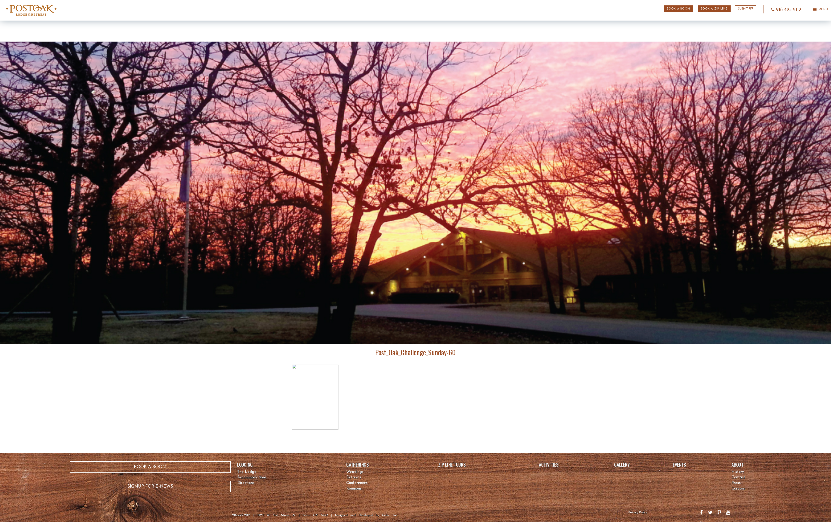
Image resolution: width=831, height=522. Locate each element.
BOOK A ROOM (678, 9)
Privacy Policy (637, 512)
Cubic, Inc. (390, 515)
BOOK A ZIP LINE (714, 9)
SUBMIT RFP (745, 9)
